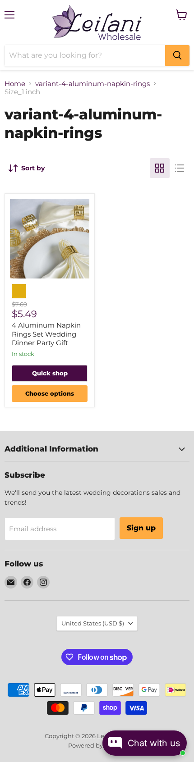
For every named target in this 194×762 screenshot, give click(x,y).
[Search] (177, 55)
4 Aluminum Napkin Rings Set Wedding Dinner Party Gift (46, 334)
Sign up (141, 528)
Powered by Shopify (97, 745)
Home (15, 83)
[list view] (179, 168)
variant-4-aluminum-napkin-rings (92, 83)
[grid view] (160, 168)
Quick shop (50, 373)
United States (92, 623)
